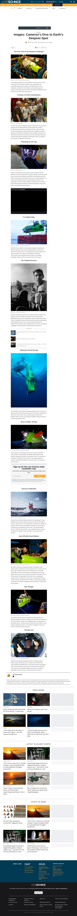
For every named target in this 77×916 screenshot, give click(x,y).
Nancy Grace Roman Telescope (42, 8)
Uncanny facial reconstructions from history (43, 878)
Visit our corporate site (61, 888)
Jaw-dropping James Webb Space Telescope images (44, 868)
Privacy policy (13, 902)
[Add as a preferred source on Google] (38, 892)
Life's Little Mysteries (29, 866)
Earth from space (28, 868)
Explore (50, 5)
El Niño (53, 8)
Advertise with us (45, 902)
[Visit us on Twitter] (45, 2)
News (51, 42)
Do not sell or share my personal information (61, 906)
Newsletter (44, 47)
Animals (7, 5)
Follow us (38, 47)
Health (20, 5)
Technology (43, 5)
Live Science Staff (33, 42)
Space (38, 5)
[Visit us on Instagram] (47, 2)
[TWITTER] (14, 676)
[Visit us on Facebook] (43, 2)
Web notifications (60, 902)
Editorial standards (30, 904)
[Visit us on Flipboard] (51, 2)
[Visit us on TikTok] (53, 2)
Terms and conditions (61, 898)
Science (25, 5)
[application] (29, 201)
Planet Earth (32, 5)
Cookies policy (28, 902)
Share (14, 47)
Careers (11, 904)
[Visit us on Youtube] (49, 2)
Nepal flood (20, 8)
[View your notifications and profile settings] (71, 2)
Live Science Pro (62, 8)
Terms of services (26, 479)
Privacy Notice (14, 480)
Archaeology (14, 5)
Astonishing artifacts (29, 872)
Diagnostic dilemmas (29, 870)
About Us (42, 898)
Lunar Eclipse (28, 8)
